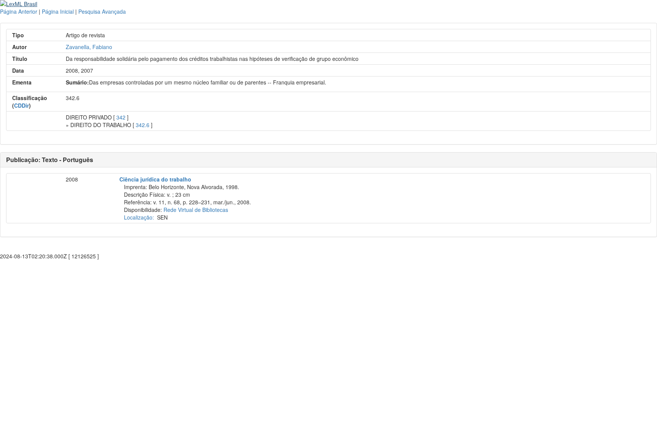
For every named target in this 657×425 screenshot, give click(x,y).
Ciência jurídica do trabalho (155, 179)
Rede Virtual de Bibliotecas (195, 209)
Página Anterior (18, 11)
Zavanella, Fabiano (89, 47)
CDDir (21, 105)
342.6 (142, 125)
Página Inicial (58, 11)
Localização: (139, 217)
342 (120, 117)
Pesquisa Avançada (102, 11)
